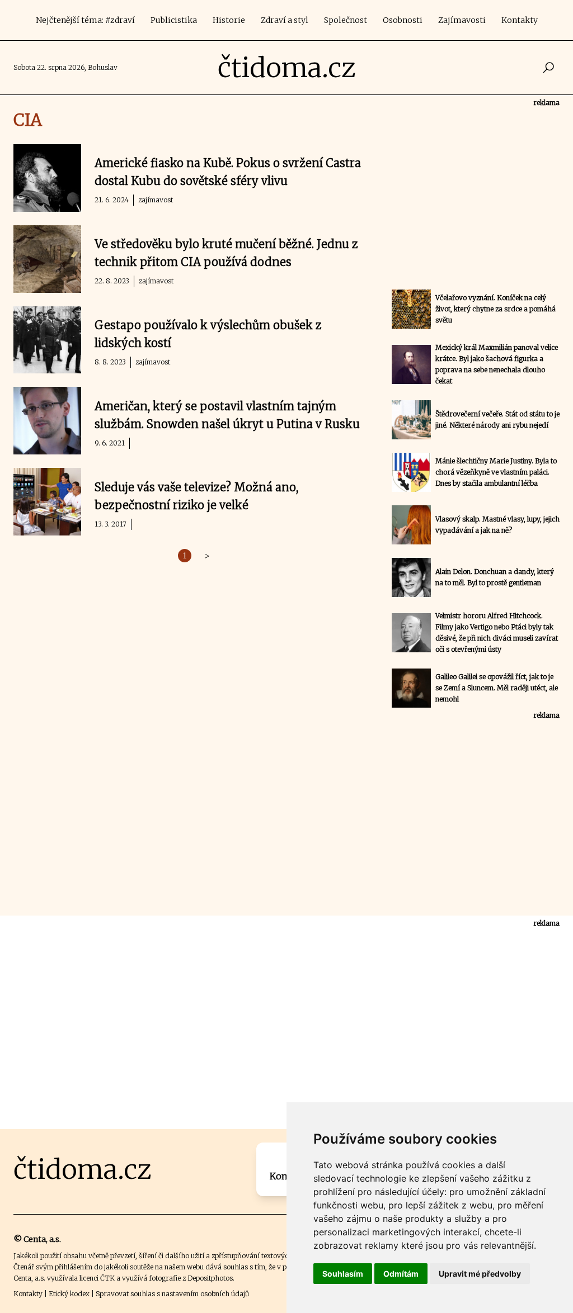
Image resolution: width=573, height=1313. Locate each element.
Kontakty (519, 20)
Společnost (345, 20)
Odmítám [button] (401, 1273)
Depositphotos (210, 1278)
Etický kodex (69, 1294)
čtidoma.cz (287, 67)
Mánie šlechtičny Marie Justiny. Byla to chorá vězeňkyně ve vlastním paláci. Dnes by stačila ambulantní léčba (496, 472)
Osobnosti (402, 20)
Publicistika (174, 20)
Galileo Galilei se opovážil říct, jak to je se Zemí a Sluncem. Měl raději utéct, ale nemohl (496, 687)
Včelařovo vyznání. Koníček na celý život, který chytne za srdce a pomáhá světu (495, 308)
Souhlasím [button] (342, 1273)
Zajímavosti (462, 20)
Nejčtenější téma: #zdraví (85, 20)
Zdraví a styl (284, 20)
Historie (229, 20)
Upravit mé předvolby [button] (480, 1273)
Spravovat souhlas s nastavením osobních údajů (172, 1294)
